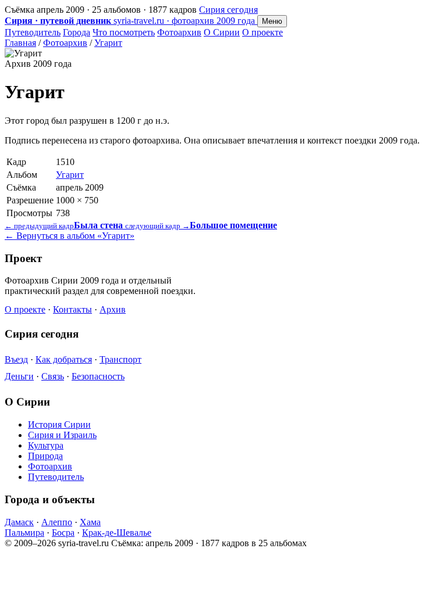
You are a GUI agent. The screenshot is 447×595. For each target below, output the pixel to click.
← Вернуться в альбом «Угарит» (69, 236)
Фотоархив (179, 32)
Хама (90, 522)
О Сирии (222, 32)
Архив (113, 309)
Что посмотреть (124, 32)
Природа (45, 456)
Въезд (16, 359)
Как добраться (64, 359)
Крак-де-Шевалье (116, 532)
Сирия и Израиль (62, 435)
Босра (63, 532)
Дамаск (19, 522)
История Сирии (59, 424)
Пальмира (24, 532)
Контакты (72, 309)
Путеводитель (33, 32)
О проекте (262, 32)
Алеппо (56, 522)
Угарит (108, 43)
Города (76, 32)
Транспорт (120, 359)
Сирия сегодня (228, 10)
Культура (45, 445)
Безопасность (98, 376)
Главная (20, 43)
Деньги (19, 376)
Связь (52, 376)
